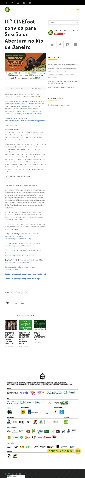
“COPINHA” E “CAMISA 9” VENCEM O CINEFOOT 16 (63, 65)
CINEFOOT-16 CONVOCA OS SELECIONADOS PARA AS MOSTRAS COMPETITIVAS (10, 338)
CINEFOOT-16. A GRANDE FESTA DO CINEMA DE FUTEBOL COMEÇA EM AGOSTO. (24, 338)
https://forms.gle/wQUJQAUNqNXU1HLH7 (20, 255)
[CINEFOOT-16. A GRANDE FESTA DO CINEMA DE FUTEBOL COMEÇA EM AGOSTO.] (25, 326)
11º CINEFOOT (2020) (18, 303)
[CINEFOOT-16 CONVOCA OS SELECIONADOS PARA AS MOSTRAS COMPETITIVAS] (11, 326)
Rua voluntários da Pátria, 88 (31, 114)
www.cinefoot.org (14, 269)
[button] (78, 451)
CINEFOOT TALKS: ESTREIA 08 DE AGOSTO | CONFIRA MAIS (61, 76)
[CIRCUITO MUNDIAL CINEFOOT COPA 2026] (40, 326)
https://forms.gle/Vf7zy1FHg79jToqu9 (18, 262)
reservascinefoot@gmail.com (35, 121)
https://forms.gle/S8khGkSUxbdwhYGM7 (19, 246)
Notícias (38, 88)
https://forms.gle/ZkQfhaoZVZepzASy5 (18, 239)
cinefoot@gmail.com (16, 121)
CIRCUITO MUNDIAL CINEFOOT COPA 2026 (39, 336)
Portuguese (14, 476)
